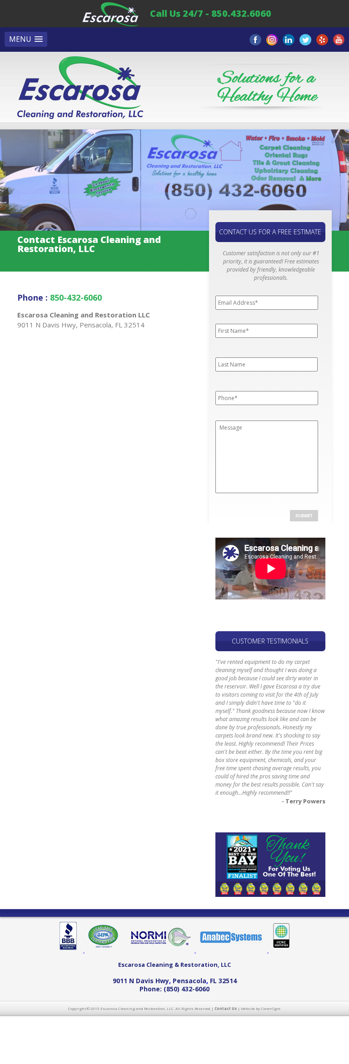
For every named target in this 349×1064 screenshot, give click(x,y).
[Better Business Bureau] (72, 950)
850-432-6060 (76, 297)
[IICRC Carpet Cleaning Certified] (279, 950)
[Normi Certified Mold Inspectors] (160, 950)
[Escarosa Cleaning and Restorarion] (110, 13)
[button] (26, 39)
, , (175, 980)
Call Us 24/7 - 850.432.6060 (210, 13)
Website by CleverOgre (260, 1008)
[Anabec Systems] (232, 950)
